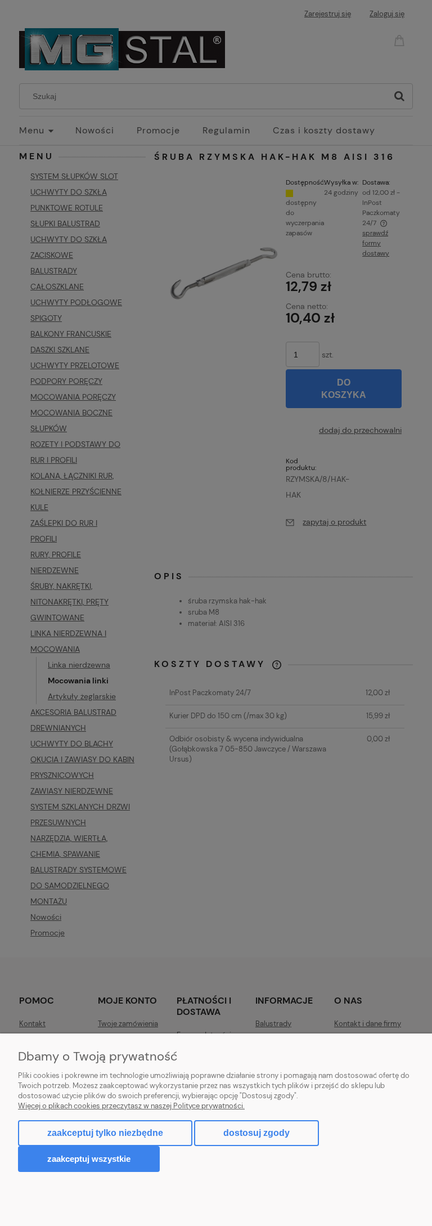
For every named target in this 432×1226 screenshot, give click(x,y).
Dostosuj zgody (256, 1133)
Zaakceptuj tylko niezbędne (105, 1133)
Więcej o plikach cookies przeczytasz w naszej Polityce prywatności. (131, 1106)
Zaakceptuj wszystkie (88, 1159)
